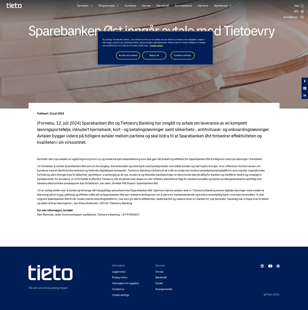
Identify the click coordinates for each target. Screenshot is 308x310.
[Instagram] (278, 266)
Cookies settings (182, 55)
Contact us (118, 289)
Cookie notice (156, 45)
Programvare (107, 5)
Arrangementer (163, 289)
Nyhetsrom (221, 5)
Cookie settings (120, 295)
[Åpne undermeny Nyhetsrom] (231, 5)
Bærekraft (162, 5)
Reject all (154, 55)
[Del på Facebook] (305, 81)
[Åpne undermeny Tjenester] (91, 5)
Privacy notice (119, 277)
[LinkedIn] (262, 266)
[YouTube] (270, 266)
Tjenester (83, 5)
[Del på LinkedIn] (305, 95)
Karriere (203, 5)
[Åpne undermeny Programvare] (117, 5)
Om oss (146, 5)
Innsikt (159, 283)
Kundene (130, 5)
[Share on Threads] (305, 88)
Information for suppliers (125, 283)
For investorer (183, 5)
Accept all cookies (128, 55)
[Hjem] (14, 5)
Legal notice (118, 271)
